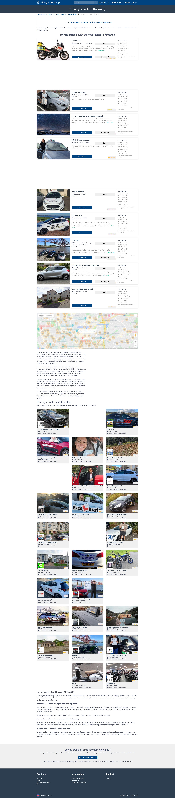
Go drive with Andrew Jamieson (82, 458)
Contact (108, 778)
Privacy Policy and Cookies (79, 782)
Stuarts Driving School (114, 486)
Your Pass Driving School (46, 627)
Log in (135, 2)
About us (39, 778)
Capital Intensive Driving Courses (118, 627)
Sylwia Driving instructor (81, 140)
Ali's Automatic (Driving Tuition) (48, 430)
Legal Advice (75, 780)
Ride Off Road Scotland (114, 458)
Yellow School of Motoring (81, 599)
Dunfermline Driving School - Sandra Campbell (87, 486)
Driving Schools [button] (104, 2)
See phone (82, 57)
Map (105, 44)
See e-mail (105, 57)
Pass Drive (75, 240)
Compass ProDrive (44, 571)
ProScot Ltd (76, 41)
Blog (38, 784)
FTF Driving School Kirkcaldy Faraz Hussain (88, 116)
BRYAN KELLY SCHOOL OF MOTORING (85, 265)
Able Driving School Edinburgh (117, 514)
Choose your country (45, 795)
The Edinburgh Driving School (47, 514)
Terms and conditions (78, 778)
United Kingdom (42, 14)
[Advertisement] (87, 75)
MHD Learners (77, 215)
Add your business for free (87, 757)
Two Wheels (111, 684)
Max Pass (75, 655)
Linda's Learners (78, 191)
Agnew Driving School (79, 571)
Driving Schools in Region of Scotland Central (64, 14)
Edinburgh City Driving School (47, 542)
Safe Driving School (79, 92)
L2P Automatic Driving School (117, 655)
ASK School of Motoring (45, 655)
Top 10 (67, 22)
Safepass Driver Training (115, 542)
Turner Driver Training (79, 627)
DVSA (74, 684)
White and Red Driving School (47, 599)
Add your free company (122, 2)
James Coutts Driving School (82, 289)
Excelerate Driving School (80, 514)
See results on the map (87, 331)
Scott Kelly (110, 430)
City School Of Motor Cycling (116, 571)
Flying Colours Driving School (47, 458)
